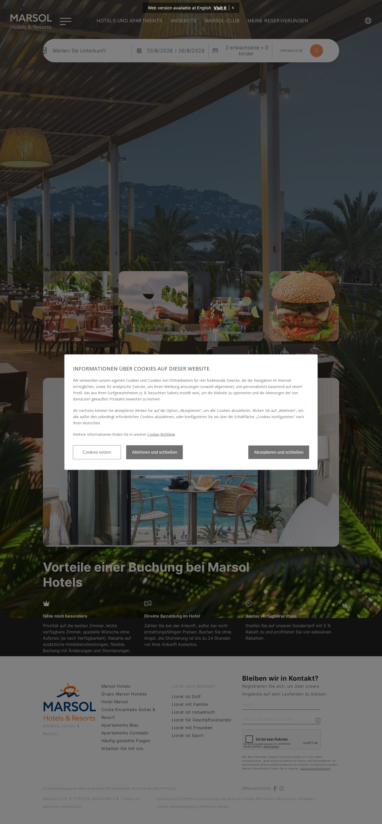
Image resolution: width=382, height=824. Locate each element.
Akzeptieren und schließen (279, 452)
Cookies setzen (97, 452)
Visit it (220, 7)
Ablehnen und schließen (154, 452)
